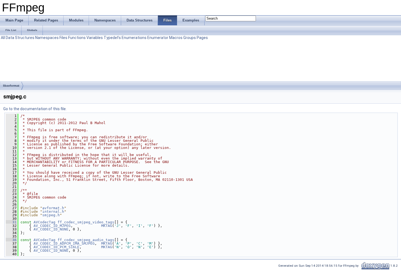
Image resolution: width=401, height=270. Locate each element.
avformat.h (53, 208)
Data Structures (20, 37)
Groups (189, 37)
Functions (77, 37)
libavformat (11, 85)
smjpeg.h (51, 215)
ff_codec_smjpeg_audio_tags (86, 240)
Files (63, 37)
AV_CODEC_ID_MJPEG (52, 226)
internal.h (53, 211)
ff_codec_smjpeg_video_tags (86, 222)
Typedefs (112, 37)
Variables (94, 37)
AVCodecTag (44, 222)
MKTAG (106, 226)
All (3, 37)
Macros (175, 37)
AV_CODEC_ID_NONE (51, 229)
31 (11, 222)
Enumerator (157, 37)
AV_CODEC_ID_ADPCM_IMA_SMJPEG (64, 243)
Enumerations (134, 37)
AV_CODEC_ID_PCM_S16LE (56, 247)
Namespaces (47, 37)
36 (11, 240)
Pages (202, 37)
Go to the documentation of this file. (35, 109)
